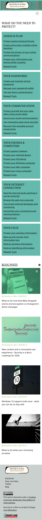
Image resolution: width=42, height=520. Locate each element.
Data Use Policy (11, 481)
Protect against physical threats (18, 41)
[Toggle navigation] (37, 13)
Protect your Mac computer (16, 167)
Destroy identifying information (18, 248)
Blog (7, 487)
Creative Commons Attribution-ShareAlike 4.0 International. (19, 500)
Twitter (8, 484)
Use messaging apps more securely (20, 122)
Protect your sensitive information (20, 233)
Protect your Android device (17, 155)
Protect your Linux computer (17, 171)
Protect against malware (15, 151)
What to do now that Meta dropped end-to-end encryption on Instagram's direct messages (20, 303)
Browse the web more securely (18, 200)
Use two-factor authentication (18, 92)
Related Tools (10, 66)
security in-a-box (17, 4)
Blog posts (10, 264)
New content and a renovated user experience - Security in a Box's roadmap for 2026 (19, 352)
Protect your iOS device (14, 159)
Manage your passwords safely (18, 88)
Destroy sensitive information (17, 244)
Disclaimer (9, 478)
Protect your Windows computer (19, 163)
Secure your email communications (20, 118)
